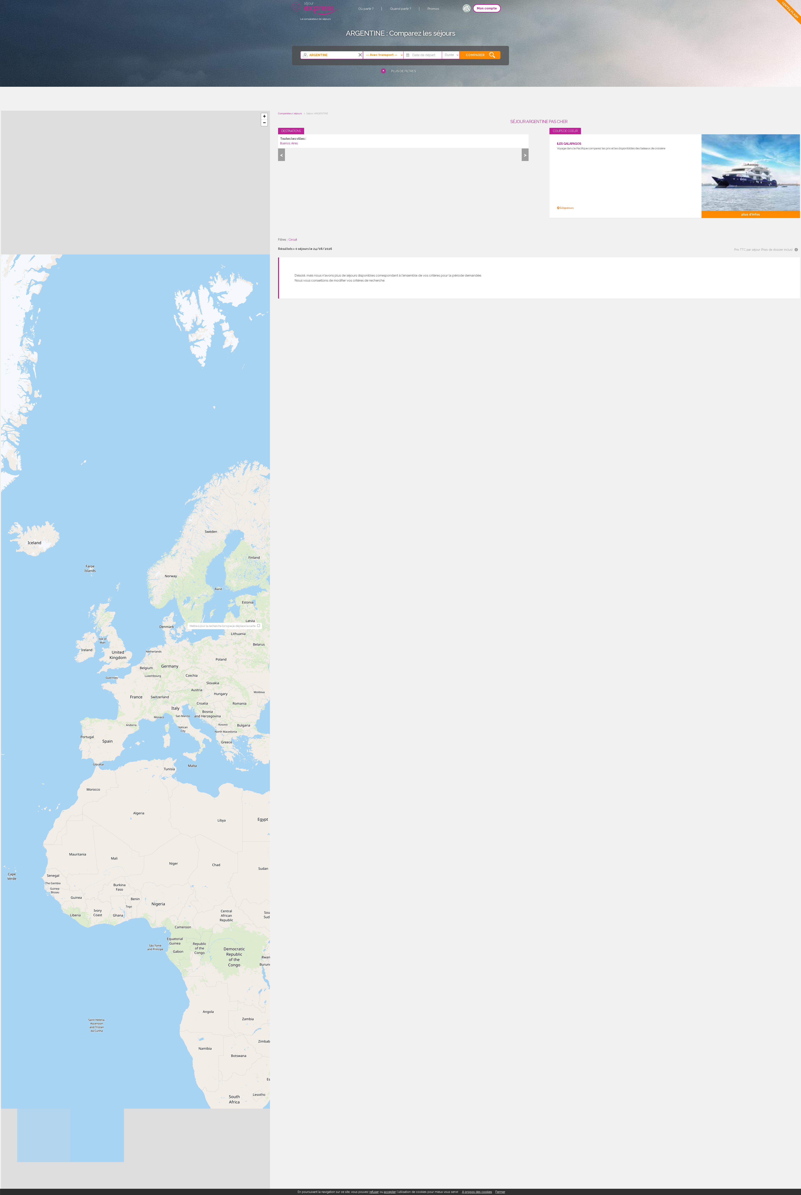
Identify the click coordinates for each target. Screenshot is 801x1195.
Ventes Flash (790, 10)
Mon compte (487, 8)
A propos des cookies (477, 1192)
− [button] (264, 122)
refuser (374, 1192)
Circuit (292, 239)
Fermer (500, 1192)
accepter (390, 1192)
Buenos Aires (289, 143)
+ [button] (264, 116)
